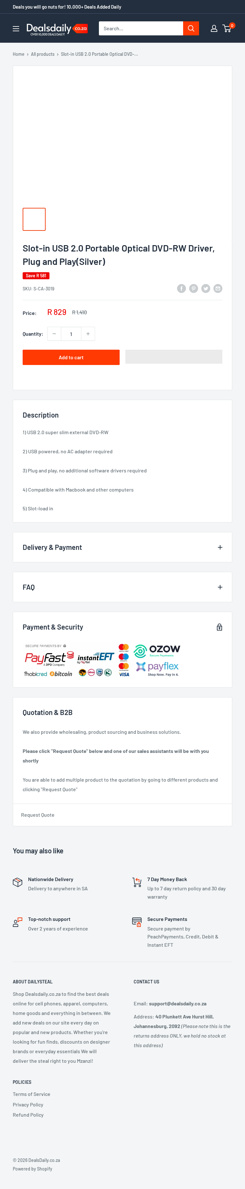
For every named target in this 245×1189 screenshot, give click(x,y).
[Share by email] (217, 288)
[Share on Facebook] (181, 288)
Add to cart (71, 357)
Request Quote (38, 815)
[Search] (191, 28)
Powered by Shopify (32, 1168)
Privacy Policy (28, 1104)
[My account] (214, 28)
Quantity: (33, 334)
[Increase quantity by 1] (88, 333)
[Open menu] (16, 28)
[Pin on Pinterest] (193, 288)
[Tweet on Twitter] (205, 288)
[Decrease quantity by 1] (54, 333)
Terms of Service (31, 1094)
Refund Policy (28, 1115)
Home (19, 54)
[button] (173, 357)
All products (43, 54)
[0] (227, 28)
